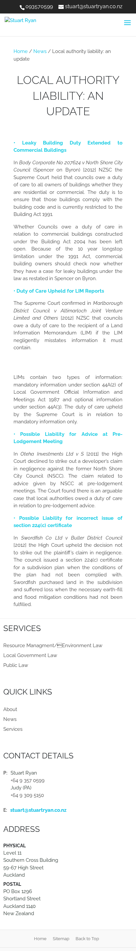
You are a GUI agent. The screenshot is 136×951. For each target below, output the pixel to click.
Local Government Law (30, 655)
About (10, 709)
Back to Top (87, 938)
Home (21, 51)
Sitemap (61, 938)
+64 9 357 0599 (28, 780)
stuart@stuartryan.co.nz (38, 810)
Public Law (15, 665)
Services (12, 729)
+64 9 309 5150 (27, 795)
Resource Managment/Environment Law (52, 645)
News (40, 51)
